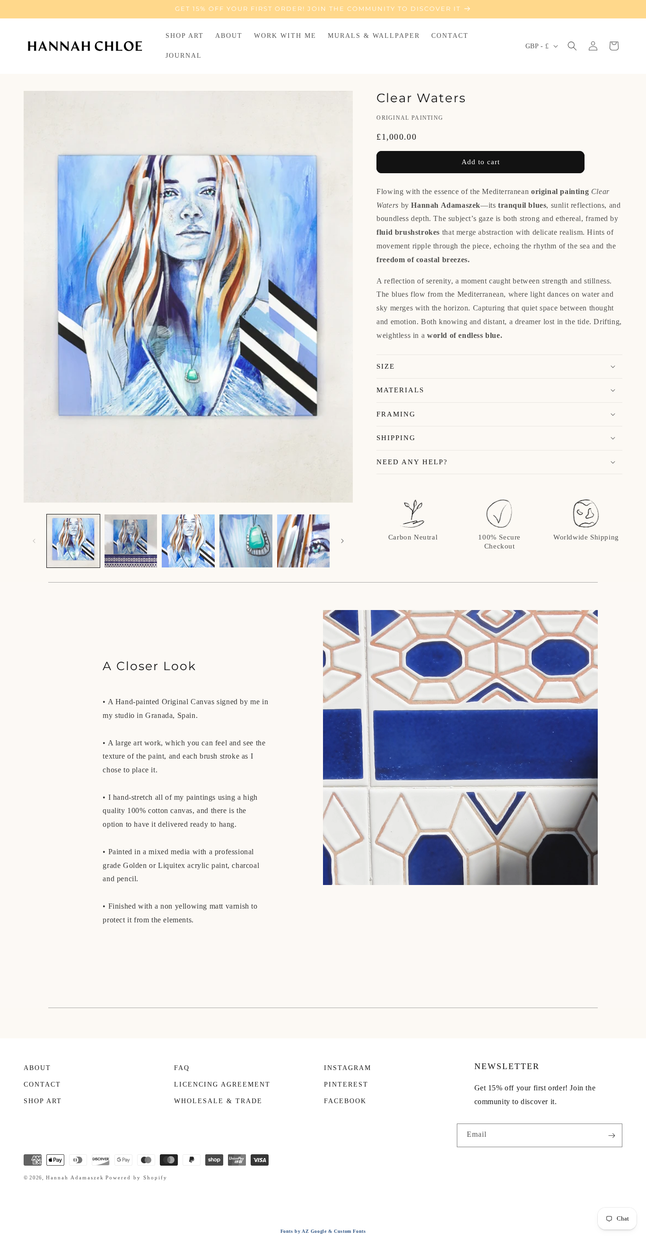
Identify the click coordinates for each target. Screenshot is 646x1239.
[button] (572, 45)
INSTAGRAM (347, 1067)
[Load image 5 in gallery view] (303, 540)
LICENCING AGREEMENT (222, 1084)
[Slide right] (342, 541)
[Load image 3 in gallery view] (188, 540)
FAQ (182, 1067)
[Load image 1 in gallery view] (73, 540)
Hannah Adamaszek (75, 1177)
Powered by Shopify (136, 1177)
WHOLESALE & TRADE (218, 1101)
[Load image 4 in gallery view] (245, 540)
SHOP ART (43, 1101)
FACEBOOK (345, 1101)
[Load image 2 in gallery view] (131, 540)
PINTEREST (346, 1084)
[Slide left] (34, 541)
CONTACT (42, 1084)
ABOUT (37, 1067)
